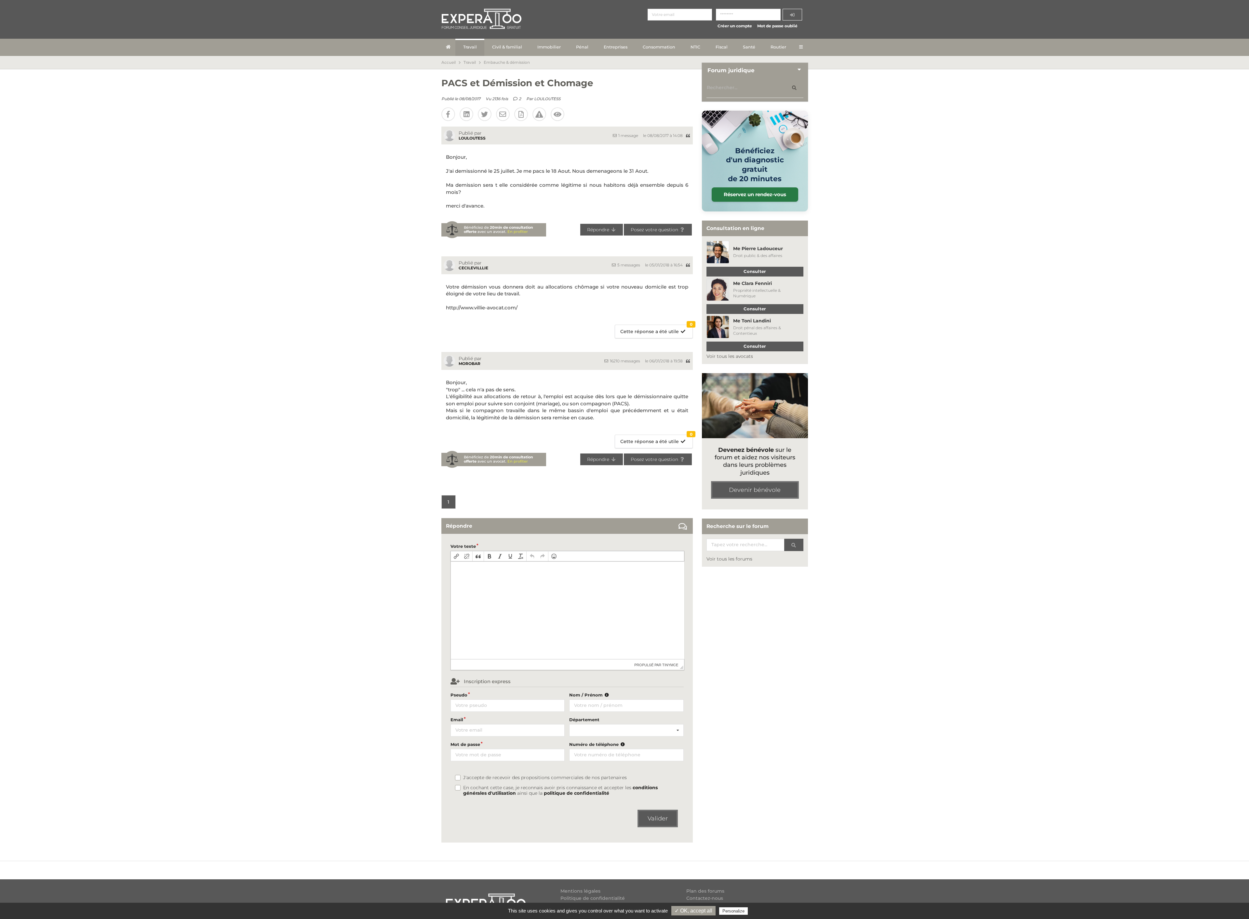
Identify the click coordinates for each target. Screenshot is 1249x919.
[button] (456, 556)
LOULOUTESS (547, 98)
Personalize (733, 911)
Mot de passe (465, 744)
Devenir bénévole (755, 489)
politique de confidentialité (576, 793)
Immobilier (549, 47)
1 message (627, 135)
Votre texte (463, 546)
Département (584, 719)
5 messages (628, 265)
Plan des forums (705, 891)
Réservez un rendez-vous (755, 194)
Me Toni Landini (752, 321)
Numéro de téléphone (594, 744)
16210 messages (624, 360)
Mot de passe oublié (777, 25)
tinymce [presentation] (670, 664)
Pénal (582, 47)
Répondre (599, 230)
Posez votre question (655, 230)
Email (456, 719)
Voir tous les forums (729, 559)
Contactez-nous (704, 898)
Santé (749, 47)
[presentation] (456, 556)
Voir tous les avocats (729, 356)
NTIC (695, 47)
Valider (658, 818)
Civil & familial (507, 47)
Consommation (659, 47)
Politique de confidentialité (592, 898)
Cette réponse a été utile (656, 329)
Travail (470, 47)
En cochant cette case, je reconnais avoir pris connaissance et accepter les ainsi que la (560, 790)
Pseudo (458, 694)
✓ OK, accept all (693, 910)
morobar (469, 363)
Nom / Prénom (586, 694)
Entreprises (615, 47)
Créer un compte (735, 25)
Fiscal (722, 47)
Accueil (448, 62)
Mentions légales (580, 891)
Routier (778, 47)
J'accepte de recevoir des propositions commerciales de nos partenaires (545, 777)
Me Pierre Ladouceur (758, 248)
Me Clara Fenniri (752, 283)
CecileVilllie (473, 267)
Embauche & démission (507, 62)
